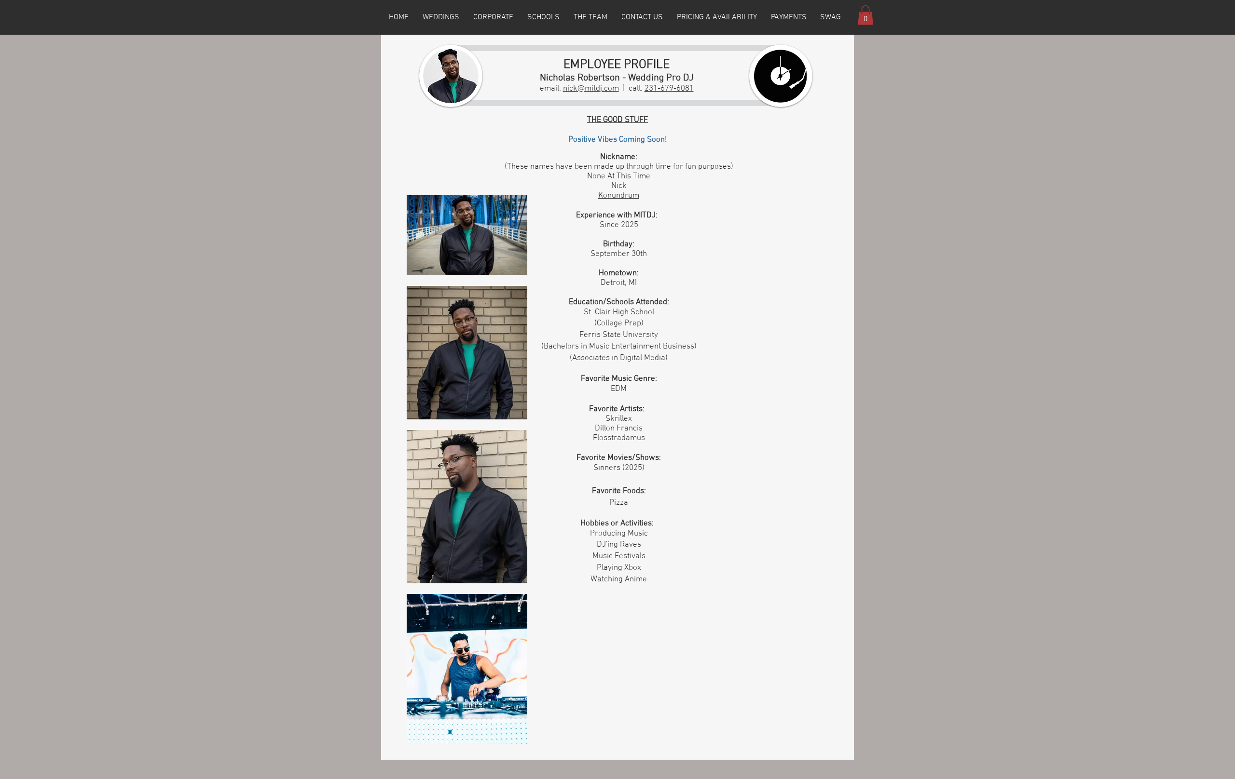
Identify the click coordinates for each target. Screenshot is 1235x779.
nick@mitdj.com (591, 89)
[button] (865, 15)
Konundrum (618, 196)
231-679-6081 (669, 89)
